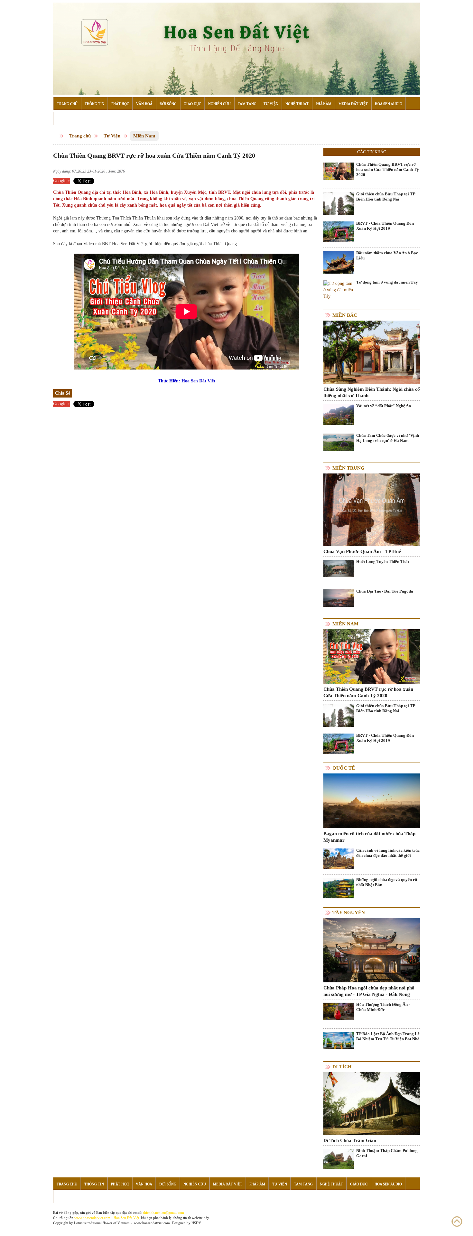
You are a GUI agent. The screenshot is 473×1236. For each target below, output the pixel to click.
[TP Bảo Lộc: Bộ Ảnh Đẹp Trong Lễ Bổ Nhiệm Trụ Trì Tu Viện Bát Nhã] (338, 1040)
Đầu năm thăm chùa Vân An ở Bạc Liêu (387, 255)
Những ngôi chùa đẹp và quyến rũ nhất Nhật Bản (386, 882)
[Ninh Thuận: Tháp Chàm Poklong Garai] (338, 1158)
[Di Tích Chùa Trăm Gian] (371, 1103)
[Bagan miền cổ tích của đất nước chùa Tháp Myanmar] (371, 800)
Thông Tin (94, 104)
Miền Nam (144, 135)
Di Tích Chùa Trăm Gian (349, 1140)
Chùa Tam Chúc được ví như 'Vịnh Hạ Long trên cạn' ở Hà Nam (387, 438)
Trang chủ (80, 135)
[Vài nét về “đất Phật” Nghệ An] (338, 414)
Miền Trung (348, 468)
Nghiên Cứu (219, 104)
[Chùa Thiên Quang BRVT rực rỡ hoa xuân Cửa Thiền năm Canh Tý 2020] (338, 171)
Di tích (342, 1066)
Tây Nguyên (348, 912)
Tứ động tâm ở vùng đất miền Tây (387, 282)
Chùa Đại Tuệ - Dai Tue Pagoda (384, 591)
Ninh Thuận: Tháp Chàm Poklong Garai (387, 1153)
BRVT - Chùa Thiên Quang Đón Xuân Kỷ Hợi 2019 (385, 226)
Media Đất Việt (353, 104)
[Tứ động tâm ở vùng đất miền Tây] (338, 289)
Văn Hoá (144, 104)
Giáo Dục (192, 104)
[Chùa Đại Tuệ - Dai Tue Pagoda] (338, 597)
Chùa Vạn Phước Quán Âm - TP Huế (362, 551)
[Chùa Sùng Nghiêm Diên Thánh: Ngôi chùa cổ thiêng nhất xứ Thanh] (371, 351)
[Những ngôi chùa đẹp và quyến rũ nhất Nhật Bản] (338, 887)
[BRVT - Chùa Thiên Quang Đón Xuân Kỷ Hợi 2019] (338, 231)
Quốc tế (343, 768)
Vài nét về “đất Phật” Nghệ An (383, 405)
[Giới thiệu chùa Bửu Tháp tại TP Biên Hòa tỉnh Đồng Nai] (338, 203)
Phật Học (120, 104)
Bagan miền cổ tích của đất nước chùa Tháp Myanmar (369, 837)
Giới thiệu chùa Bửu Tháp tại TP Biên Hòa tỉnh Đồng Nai (385, 196)
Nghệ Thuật (297, 104)
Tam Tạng (247, 104)
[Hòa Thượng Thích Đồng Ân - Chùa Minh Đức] (338, 1010)
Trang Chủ (67, 104)
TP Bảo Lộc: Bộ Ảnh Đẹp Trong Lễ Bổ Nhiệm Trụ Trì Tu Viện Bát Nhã (388, 1036)
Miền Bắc (344, 315)
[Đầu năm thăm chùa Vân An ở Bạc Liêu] (338, 271)
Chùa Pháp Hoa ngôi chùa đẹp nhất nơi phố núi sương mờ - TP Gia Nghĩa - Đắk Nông (368, 991)
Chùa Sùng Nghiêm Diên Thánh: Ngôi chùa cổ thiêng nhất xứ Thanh (371, 392)
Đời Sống (168, 104)
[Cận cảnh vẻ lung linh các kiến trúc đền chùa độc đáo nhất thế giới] (338, 858)
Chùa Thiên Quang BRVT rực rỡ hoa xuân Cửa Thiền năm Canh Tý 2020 (387, 169)
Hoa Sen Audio (388, 104)
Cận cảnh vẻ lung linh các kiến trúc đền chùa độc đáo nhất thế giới (388, 853)
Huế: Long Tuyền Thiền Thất (382, 561)
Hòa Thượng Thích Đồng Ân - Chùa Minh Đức (383, 1007)
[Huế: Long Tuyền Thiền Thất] (338, 568)
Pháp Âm (323, 104)
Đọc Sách (65, 119)
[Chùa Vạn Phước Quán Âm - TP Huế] (371, 509)
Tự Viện (271, 104)
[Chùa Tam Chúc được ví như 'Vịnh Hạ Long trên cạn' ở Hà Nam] (338, 441)
